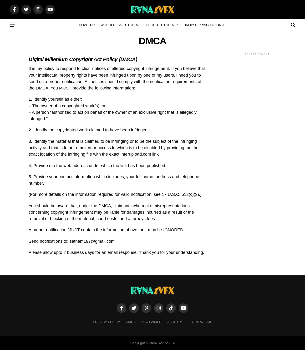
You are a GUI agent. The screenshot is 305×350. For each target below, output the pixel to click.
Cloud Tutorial (161, 25)
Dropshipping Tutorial (204, 25)
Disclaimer (151, 322)
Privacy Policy (106, 322)
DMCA (131, 322)
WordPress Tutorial (120, 25)
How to (86, 25)
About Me (176, 322)
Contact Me (201, 322)
